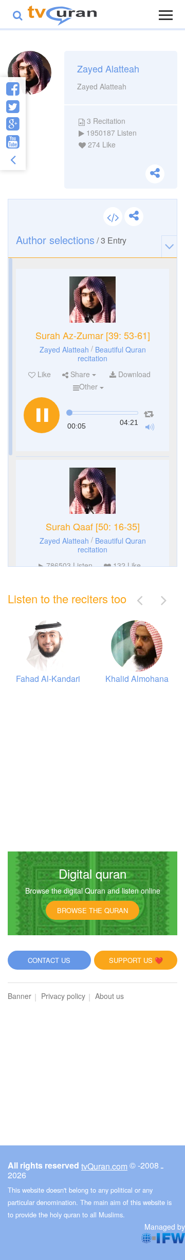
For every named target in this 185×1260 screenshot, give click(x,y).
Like (43, 374)
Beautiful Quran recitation (112, 353)
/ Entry (71, 239)
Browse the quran (92, 910)
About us (109, 996)
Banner (19, 996)
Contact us (49, 960)
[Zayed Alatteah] (92, 299)
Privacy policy (63, 996)
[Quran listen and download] (62, 14)
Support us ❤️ (136, 960)
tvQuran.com (104, 1166)
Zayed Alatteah (64, 349)
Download (133, 374)
